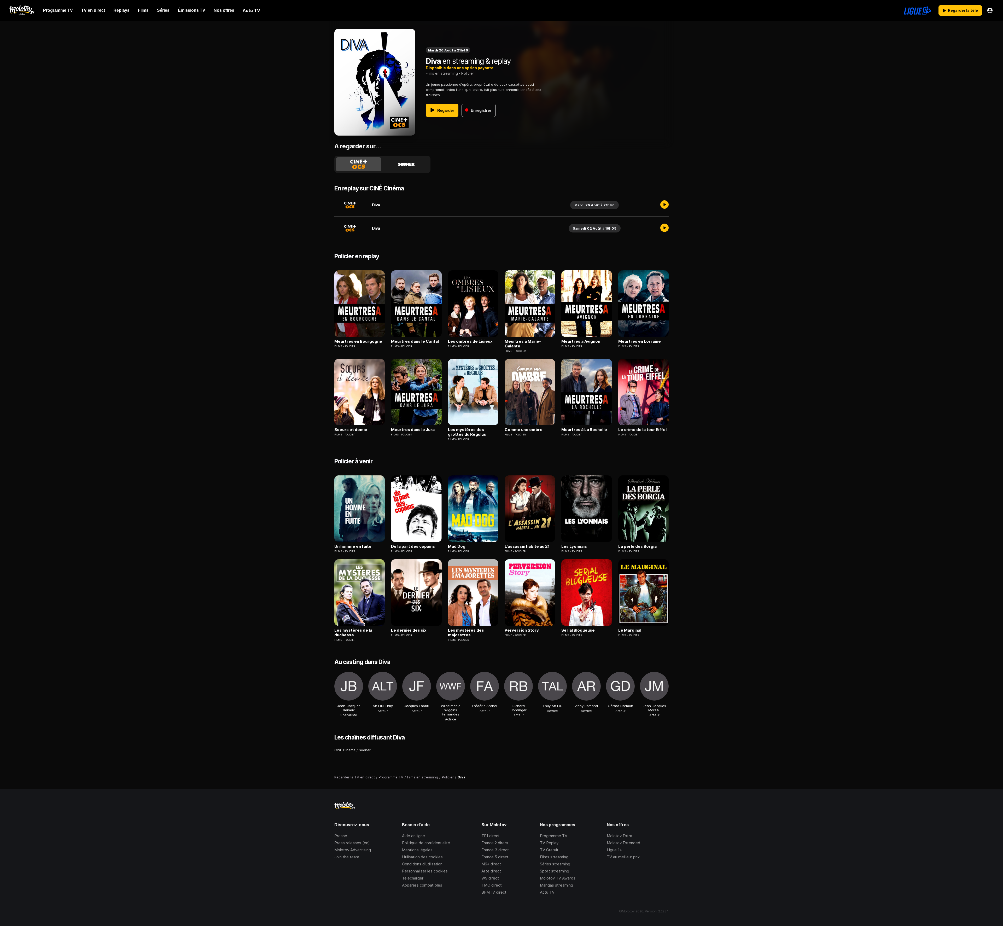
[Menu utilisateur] (990, 10)
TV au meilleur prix (623, 856)
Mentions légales (417, 849)
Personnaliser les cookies (425, 871)
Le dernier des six (409, 630)
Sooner (365, 750)
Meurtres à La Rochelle (584, 429)
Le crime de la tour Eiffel (642, 429)
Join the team (346, 856)
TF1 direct (490, 835)
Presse (340, 835)
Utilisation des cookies (422, 856)
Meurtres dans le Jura (413, 429)
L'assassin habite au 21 (527, 546)
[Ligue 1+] (917, 10)
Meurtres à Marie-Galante (523, 343)
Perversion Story (522, 630)
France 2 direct (494, 842)
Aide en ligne (413, 835)
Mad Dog (456, 546)
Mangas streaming (556, 885)
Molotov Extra (619, 835)
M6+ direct (491, 863)
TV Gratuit (549, 849)
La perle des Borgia (637, 546)
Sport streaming (554, 871)
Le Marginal (629, 630)
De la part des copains (413, 546)
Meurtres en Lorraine (639, 341)
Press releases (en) (352, 842)
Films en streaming (442, 73)
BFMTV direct (493, 892)
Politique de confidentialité (426, 842)
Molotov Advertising (352, 849)
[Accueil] (21, 10)
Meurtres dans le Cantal (415, 341)
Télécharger (412, 878)
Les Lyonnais (574, 546)
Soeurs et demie (350, 429)
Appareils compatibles (422, 885)
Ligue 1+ (614, 849)
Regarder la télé (963, 10)
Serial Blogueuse (578, 630)
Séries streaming (555, 863)
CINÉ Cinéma (344, 750)
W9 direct (490, 878)
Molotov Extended (623, 842)
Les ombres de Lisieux (470, 341)
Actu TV (547, 892)
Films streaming (554, 856)
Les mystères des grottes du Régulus (467, 432)
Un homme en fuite (352, 546)
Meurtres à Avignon (580, 341)
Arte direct (491, 871)
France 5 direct (495, 856)
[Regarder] (664, 205)
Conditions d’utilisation (422, 863)
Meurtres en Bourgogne (358, 341)
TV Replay (549, 842)
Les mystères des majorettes (466, 632)
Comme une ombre (524, 429)
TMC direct (491, 885)
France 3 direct (495, 849)
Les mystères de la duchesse (353, 632)
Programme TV (553, 835)
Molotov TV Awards (557, 878)
